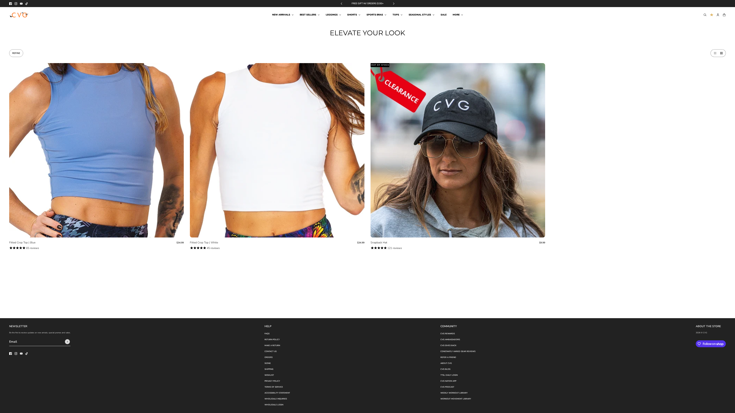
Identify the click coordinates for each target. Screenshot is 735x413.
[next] (393, 4)
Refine (16, 53)
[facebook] (10, 4)
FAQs (267, 333)
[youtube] (21, 4)
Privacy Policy (272, 381)
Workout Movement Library (455, 399)
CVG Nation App (448, 381)
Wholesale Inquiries (276, 399)
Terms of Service (274, 387)
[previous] (341, 4)
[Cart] (724, 14)
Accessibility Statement (277, 393)
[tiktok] (26, 4)
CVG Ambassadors (450, 339)
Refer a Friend (448, 357)
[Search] (705, 14)
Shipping (269, 369)
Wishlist (269, 375)
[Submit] (67, 341)
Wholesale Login (274, 404)
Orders (269, 357)
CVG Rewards (447, 333)
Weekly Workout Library (454, 393)
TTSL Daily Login (449, 375)
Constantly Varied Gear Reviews (457, 351)
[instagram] (16, 4)
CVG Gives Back (448, 345)
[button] (714, 53)
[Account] (717, 14)
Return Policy (272, 339)
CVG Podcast (447, 387)
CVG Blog (445, 369)
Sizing (268, 363)
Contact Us (271, 351)
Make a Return (272, 345)
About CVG (446, 363)
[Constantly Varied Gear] (19, 15)
